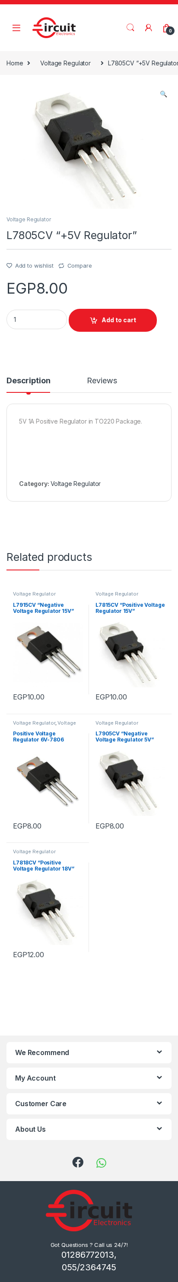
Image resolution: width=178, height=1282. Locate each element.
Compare (79, 265)
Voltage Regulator (65, 63)
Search (130, 27)
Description (28, 381)
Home (14, 63)
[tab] (28, 384)
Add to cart (119, 320)
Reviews (102, 381)
